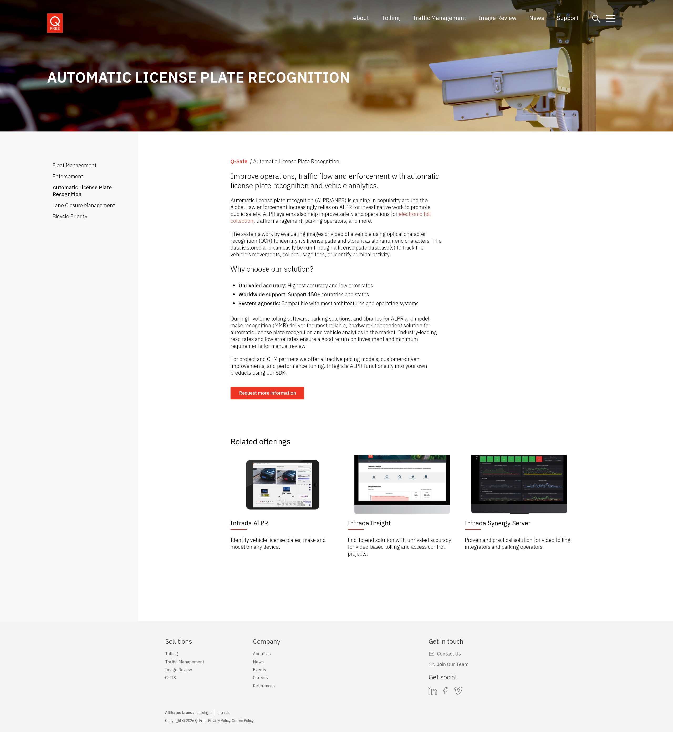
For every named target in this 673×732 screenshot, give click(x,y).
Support (567, 18)
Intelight (204, 712)
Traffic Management (439, 18)
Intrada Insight (369, 523)
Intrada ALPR (249, 523)
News (536, 18)
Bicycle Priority (70, 216)
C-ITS (170, 677)
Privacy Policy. (219, 720)
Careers (260, 677)
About (361, 18)
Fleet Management (74, 165)
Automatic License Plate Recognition (82, 191)
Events (259, 669)
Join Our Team (452, 664)
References (264, 685)
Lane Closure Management (84, 205)
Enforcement (68, 176)
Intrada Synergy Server (498, 523)
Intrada (223, 712)
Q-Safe (239, 161)
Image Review (498, 18)
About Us (262, 653)
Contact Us (449, 654)
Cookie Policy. (243, 720)
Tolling (390, 18)
